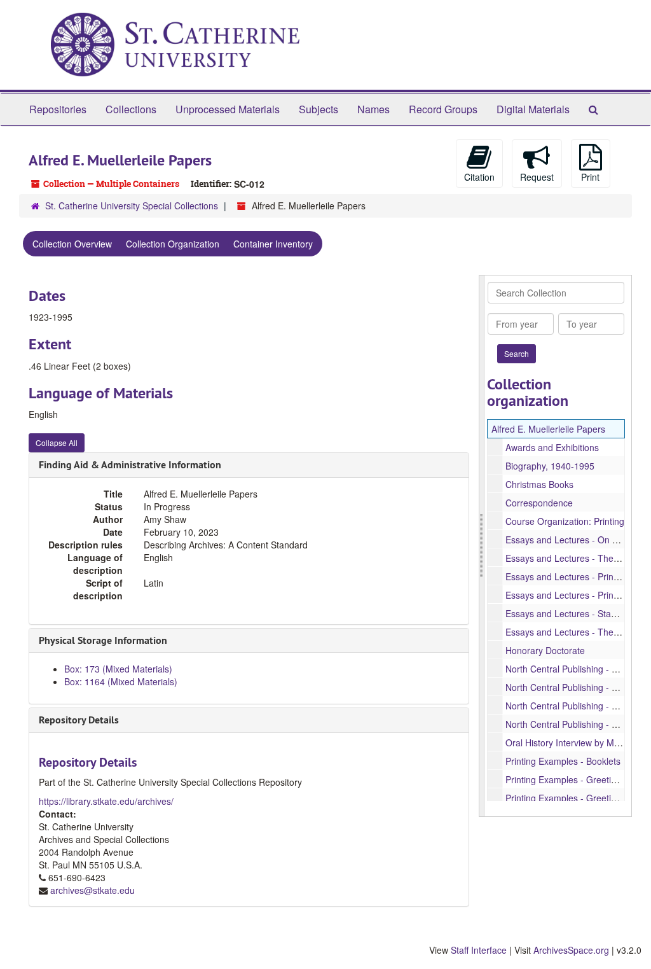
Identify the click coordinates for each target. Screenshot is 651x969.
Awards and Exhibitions (552, 447)
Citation (479, 177)
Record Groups (443, 109)
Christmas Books (539, 484)
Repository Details (79, 720)
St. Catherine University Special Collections (131, 205)
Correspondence (539, 502)
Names (373, 109)
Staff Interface (479, 950)
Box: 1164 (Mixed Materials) (120, 681)
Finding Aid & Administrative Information (130, 464)
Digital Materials (533, 109)
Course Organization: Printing (564, 521)
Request (537, 177)
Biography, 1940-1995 (549, 465)
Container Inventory (273, 243)
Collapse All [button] (57, 442)
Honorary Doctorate (545, 650)
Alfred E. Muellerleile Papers (548, 428)
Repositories (57, 109)
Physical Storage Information (103, 640)
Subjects (318, 109)
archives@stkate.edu (92, 890)
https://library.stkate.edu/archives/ (106, 801)
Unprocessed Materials (227, 109)
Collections (131, 109)
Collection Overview (72, 243)
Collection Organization (172, 243)
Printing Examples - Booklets (562, 761)
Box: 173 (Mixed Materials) (118, 668)
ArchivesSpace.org (571, 950)
